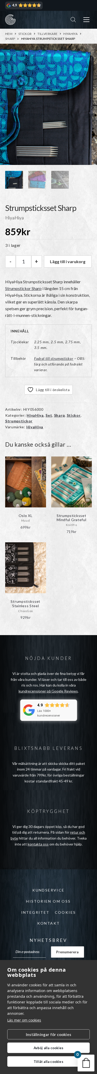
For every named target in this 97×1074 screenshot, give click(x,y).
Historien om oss (48, 901)
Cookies (65, 912)
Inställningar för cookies (48, 1034)
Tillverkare (47, 34)
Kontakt (48, 923)
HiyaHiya (70, 34)
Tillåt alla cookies (48, 1062)
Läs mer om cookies (24, 1020)
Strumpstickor (19, 421)
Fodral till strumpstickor (53, 358)
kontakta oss (38, 844)
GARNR (10, 19)
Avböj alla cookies (49, 1048)
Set (49, 415)
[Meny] (86, 19)
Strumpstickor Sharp (23, 288)
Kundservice (48, 890)
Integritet (35, 912)
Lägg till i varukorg (67, 261)
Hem (8, 34)
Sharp (10, 39)
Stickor (25, 34)
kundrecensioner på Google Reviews (48, 691)
